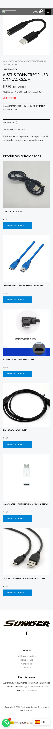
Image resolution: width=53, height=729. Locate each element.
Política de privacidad (26, 656)
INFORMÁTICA (15, 61)
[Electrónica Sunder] (9, 11)
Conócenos (26, 664)
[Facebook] (26, 633)
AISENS (14, 109)
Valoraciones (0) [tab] (11, 122)
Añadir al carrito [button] (17, 225)
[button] (6, 723)
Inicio (5, 61)
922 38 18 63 (31, 690)
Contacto (26, 667)
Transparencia (26, 660)
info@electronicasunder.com (34, 686)
